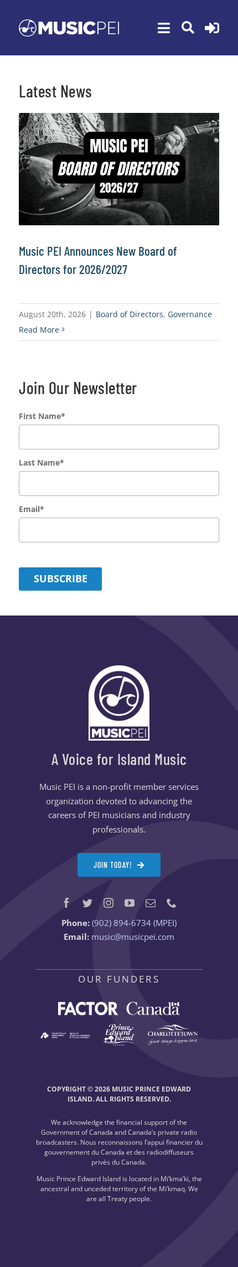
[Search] (188, 27)
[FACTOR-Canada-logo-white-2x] (119, 1005)
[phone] (172, 903)
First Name (42, 416)
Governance (190, 314)
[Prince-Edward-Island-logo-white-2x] (119, 1027)
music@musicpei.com (132, 936)
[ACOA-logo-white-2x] (65, 1035)
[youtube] (129, 903)
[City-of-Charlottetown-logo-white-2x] (172, 1028)
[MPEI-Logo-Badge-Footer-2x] (119, 669)
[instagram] (108, 903)
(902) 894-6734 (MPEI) (134, 922)
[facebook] (66, 903)
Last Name (41, 463)
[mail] (151, 903)
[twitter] (87, 903)
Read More (39, 329)
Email (31, 509)
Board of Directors (129, 314)
